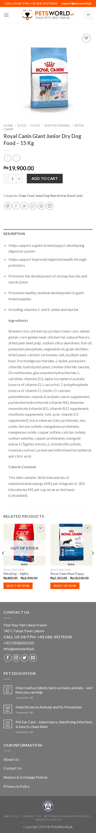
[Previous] (3, 562)
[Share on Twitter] (24, 206)
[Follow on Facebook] (8, 658)
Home (8, 125)
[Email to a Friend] (33, 206)
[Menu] (6, 15)
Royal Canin (75, 196)
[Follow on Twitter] (24, 658)
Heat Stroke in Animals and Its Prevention (49, 707)
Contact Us (12, 768)
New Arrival (58, 196)
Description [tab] (14, 234)
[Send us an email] (33, 658)
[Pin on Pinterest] (41, 206)
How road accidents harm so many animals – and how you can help (54, 689)
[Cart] (88, 15)
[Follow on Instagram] (16, 658)
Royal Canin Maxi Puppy (67, 574)
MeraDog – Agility (16, 574)
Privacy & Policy (16, 786)
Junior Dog (42, 196)
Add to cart (44, 178)
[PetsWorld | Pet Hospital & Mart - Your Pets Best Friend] (48, 15)
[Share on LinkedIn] (50, 206)
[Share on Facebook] (16, 206)
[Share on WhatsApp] (8, 206)
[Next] (92, 562)
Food (35, 125)
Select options (18, 585)
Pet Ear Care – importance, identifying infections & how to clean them (54, 724)
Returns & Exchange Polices (25, 777)
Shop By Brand (57, 125)
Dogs (21, 125)
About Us (11, 759)
